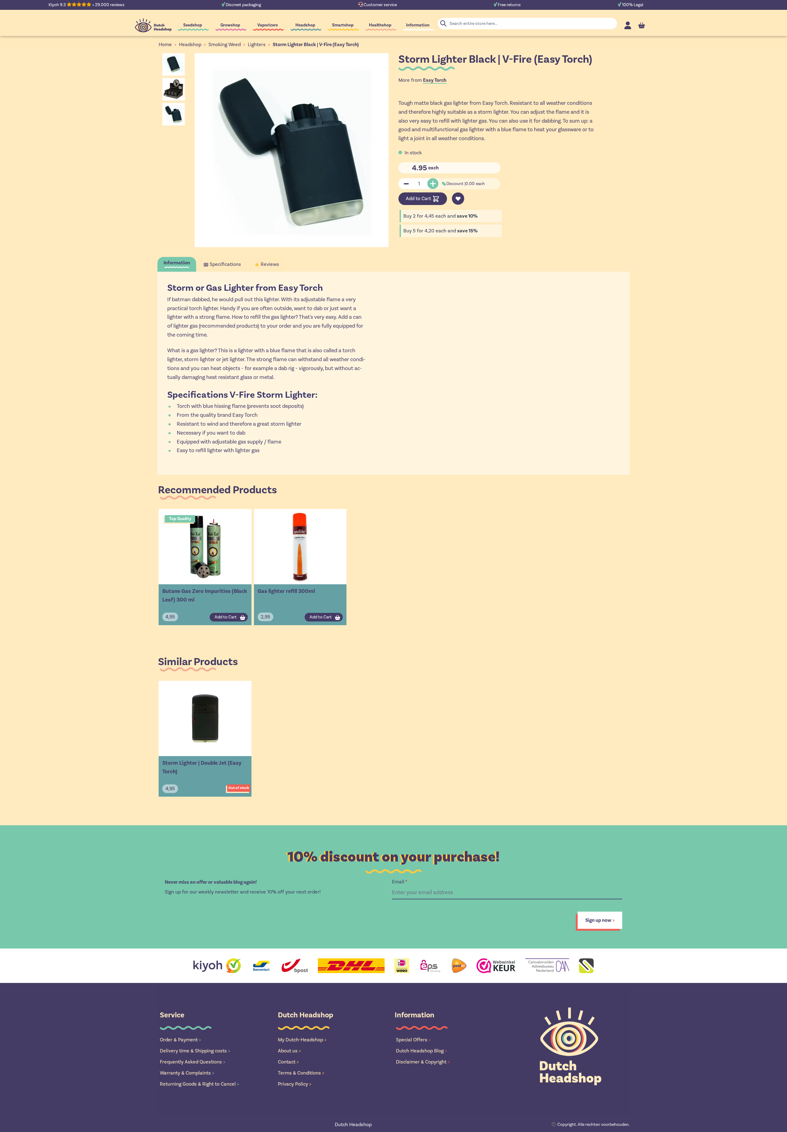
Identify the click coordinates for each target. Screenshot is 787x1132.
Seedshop (192, 25)
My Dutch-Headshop (302, 1040)
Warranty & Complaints (187, 1073)
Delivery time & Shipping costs (195, 1051)
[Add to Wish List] (458, 198)
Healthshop (380, 25)
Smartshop (343, 25)
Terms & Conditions (301, 1073)
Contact (288, 1062)
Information (417, 25)
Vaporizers (267, 25)
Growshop (230, 25)
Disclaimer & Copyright (423, 1062)
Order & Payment (180, 1040)
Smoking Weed (224, 44)
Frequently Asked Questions (192, 1062)
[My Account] (627, 25)
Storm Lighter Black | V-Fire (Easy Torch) (316, 44)
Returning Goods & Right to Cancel (199, 1084)
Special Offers (413, 1040)
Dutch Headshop (353, 1124)
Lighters (257, 44)
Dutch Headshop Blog (421, 1051)
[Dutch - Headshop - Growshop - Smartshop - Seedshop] (153, 25)
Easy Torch (434, 80)
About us (289, 1051)
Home (165, 44)
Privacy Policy (294, 1084)
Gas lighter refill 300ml (286, 591)
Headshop (305, 25)
